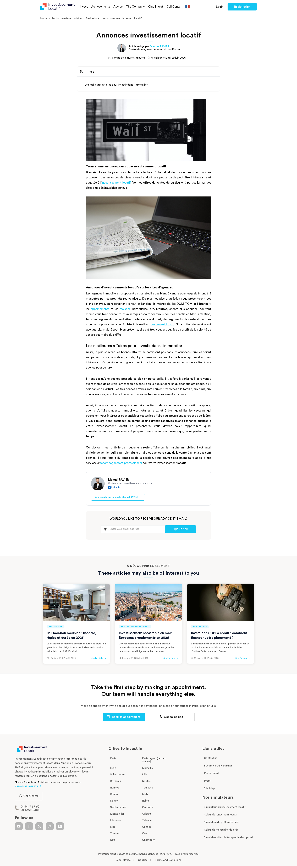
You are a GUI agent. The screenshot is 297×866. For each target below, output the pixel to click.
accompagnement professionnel (121, 463)
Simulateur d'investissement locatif (225, 807)
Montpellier (117, 814)
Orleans (146, 814)
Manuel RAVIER (159, 46)
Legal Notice (123, 860)
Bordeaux (115, 781)
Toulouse (147, 787)
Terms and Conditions (168, 860)
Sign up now (180, 529)
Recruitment (211, 773)
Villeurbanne (117, 774)
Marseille (147, 768)
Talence (147, 820)
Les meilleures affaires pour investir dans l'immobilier (116, 85)
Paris (113, 758)
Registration (242, 6)
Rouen (114, 794)
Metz (145, 794)
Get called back (173, 716)
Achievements (100, 6)
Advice (118, 6)
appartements (100, 309)
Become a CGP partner (218, 765)
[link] (19, 826)
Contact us (210, 758)
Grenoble (147, 807)
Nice (112, 827)
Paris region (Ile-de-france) (154, 760)
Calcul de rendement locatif (220, 814)
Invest (84, 6)
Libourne (115, 820)
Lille (144, 774)
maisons (125, 309)
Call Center (174, 6)
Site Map (209, 788)
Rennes (114, 787)
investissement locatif (116, 182)
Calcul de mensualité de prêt (221, 830)
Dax (112, 840)
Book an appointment (125, 716)
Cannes (146, 827)
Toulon (114, 833)
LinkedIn (115, 487)
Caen (145, 833)
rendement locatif (162, 324)
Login (219, 6)
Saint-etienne (118, 807)
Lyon (113, 768)
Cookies (142, 860)
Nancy (114, 800)
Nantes (146, 781)
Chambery (148, 840)
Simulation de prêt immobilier (221, 822)
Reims (145, 800)
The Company (135, 6)
